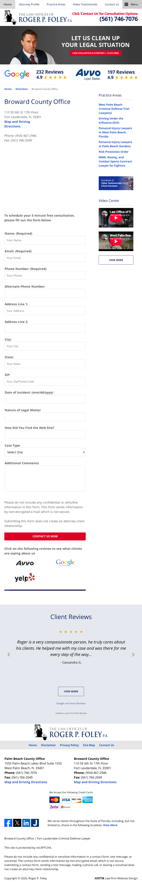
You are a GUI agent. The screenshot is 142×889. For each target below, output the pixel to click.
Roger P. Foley (37, 878)
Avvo (73, 703)
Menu (134, 4)
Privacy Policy (69, 745)
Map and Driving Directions (26, 782)
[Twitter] (17, 823)
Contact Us (112, 4)
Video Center (109, 200)
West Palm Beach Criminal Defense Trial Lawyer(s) (114, 109)
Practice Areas (56, 4)
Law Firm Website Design (116, 878)
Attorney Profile (29, 4)
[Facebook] (8, 823)
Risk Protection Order (113, 152)
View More (116, 260)
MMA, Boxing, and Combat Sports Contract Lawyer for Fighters (115, 161)
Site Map (89, 745)
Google (60, 703)
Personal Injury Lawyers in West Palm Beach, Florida (115, 132)
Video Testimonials (85, 4)
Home (8, 4)
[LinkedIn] (26, 823)
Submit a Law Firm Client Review (71, 713)
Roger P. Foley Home (38, 17)
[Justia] (35, 823)
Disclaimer (48, 745)
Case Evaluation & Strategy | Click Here (95, 53)
